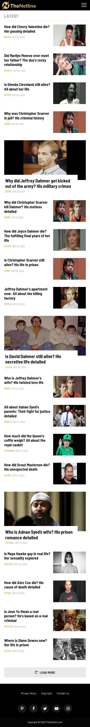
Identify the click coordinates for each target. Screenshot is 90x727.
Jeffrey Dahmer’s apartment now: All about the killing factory (26, 293)
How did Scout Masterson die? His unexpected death (27, 467)
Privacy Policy (28, 693)
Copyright (46, 693)
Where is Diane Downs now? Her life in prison (25, 642)
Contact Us (63, 693)
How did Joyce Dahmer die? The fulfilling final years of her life (27, 235)
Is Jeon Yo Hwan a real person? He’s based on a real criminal (26, 616)
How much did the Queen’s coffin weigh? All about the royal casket (24, 440)
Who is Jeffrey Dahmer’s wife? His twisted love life (24, 380)
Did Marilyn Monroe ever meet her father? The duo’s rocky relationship (26, 60)
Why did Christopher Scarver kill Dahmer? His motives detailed (26, 206)
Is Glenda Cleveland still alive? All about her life (27, 86)
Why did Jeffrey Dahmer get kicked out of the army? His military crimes (38, 183)
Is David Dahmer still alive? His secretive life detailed (33, 359)
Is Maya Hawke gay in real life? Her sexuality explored (27, 556)
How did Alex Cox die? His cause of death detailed (24, 585)
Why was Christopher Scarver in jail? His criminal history (26, 115)
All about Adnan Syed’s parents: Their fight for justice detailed (27, 411)
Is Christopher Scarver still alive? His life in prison (24, 262)
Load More (47, 672)
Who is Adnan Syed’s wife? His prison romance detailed (39, 534)
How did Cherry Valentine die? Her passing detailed (27, 29)
